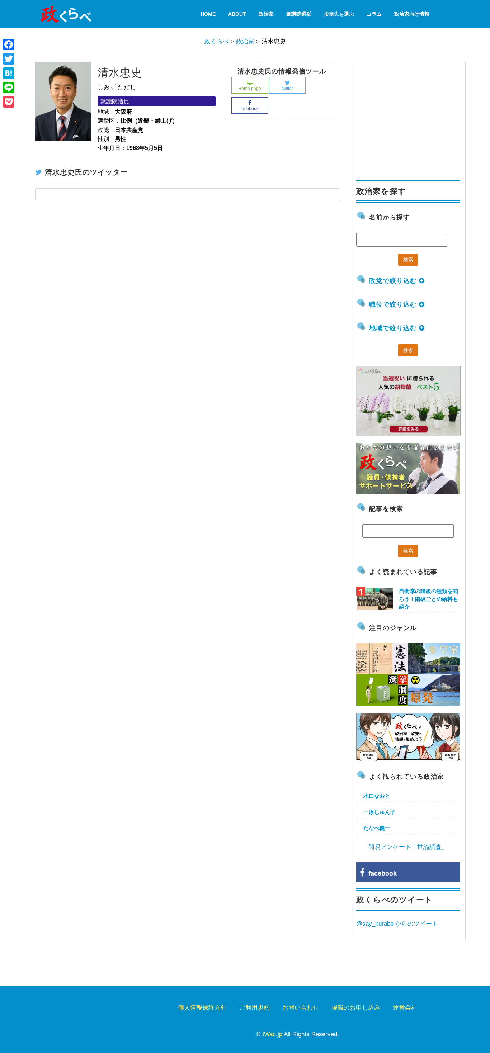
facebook (250, 108)
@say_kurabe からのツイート (397, 923)
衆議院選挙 (298, 14)
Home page (249, 88)
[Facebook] (8, 44)
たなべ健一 (376, 828)
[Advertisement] (410, 117)
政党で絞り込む (394, 280)
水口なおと (376, 796)
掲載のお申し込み (355, 1007)
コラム (374, 14)
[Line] (8, 87)
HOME (208, 14)
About (237, 14)
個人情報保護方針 (202, 1007)
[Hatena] (8, 73)
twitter (287, 88)
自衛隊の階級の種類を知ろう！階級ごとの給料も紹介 (428, 599)
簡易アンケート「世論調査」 (408, 847)
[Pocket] (8, 102)
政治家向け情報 (411, 14)
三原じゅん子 (379, 812)
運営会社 (405, 1007)
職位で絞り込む (394, 304)
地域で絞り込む (394, 328)
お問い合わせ (300, 1007)
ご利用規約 (254, 1007)
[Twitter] (8, 59)
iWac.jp (272, 1034)
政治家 (266, 14)
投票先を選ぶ (339, 14)
